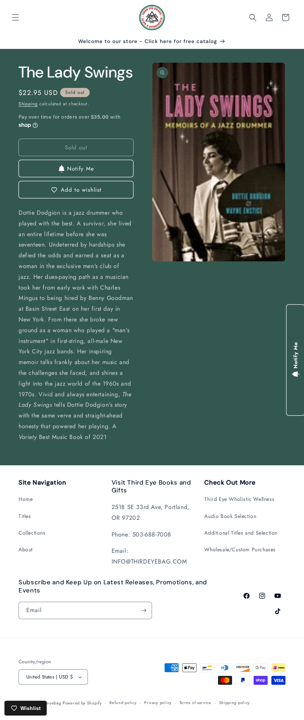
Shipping (28, 103)
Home (26, 499)
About (26, 549)
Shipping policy (234, 703)
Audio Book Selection (230, 516)
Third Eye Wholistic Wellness (239, 499)
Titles (25, 516)
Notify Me (80, 169)
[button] (15, 17)
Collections (32, 532)
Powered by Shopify (82, 703)
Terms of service (195, 703)
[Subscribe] (143, 610)
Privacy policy (158, 703)
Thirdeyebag (49, 703)
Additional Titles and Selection (241, 532)
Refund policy (122, 703)
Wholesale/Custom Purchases (240, 549)
